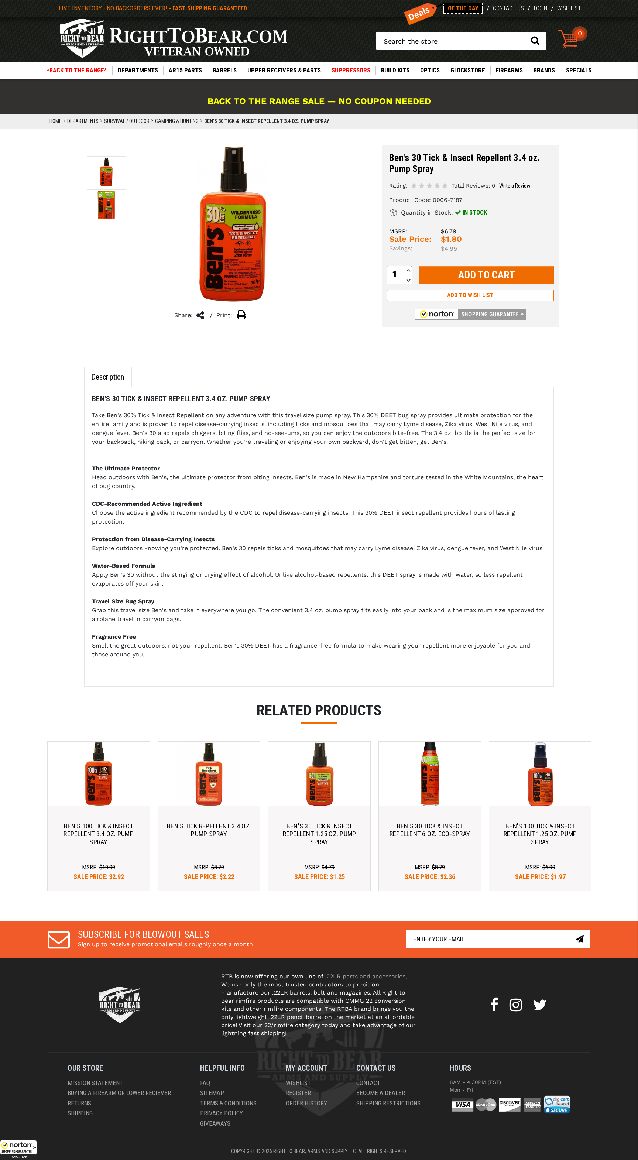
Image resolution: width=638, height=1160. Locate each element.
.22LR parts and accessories (365, 976)
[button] (18, 1150)
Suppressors (351, 70)
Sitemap (212, 1092)
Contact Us (508, 8)
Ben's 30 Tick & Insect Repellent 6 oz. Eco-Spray (430, 830)
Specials (578, 70)
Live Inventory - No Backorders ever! (153, 8)
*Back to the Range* (77, 70)
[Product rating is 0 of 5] (429, 185)
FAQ (205, 1083)
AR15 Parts (185, 70)
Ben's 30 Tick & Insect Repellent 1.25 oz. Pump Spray (319, 834)
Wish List (569, 8)
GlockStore (467, 70)
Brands (544, 70)
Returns (79, 1103)
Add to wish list (470, 295)
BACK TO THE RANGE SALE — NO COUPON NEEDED (319, 101)
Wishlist (298, 1083)
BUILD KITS (395, 70)
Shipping (80, 1113)
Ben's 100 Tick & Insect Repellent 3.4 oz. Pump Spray (99, 834)
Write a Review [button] (515, 185)
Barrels (225, 70)
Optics (430, 70)
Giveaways (215, 1123)
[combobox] (461, 41)
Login (540, 8)
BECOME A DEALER (380, 1092)
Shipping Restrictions (388, 1103)
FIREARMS (509, 70)
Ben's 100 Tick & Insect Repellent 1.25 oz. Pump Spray (540, 834)
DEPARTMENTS (138, 70)
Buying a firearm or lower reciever (119, 1092)
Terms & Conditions (228, 1103)
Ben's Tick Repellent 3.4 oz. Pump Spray (209, 830)
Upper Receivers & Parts (284, 70)
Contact (368, 1083)
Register (298, 1092)
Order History (306, 1103)
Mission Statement (95, 1083)
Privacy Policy (221, 1113)
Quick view (98, 774)
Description (107, 377)
